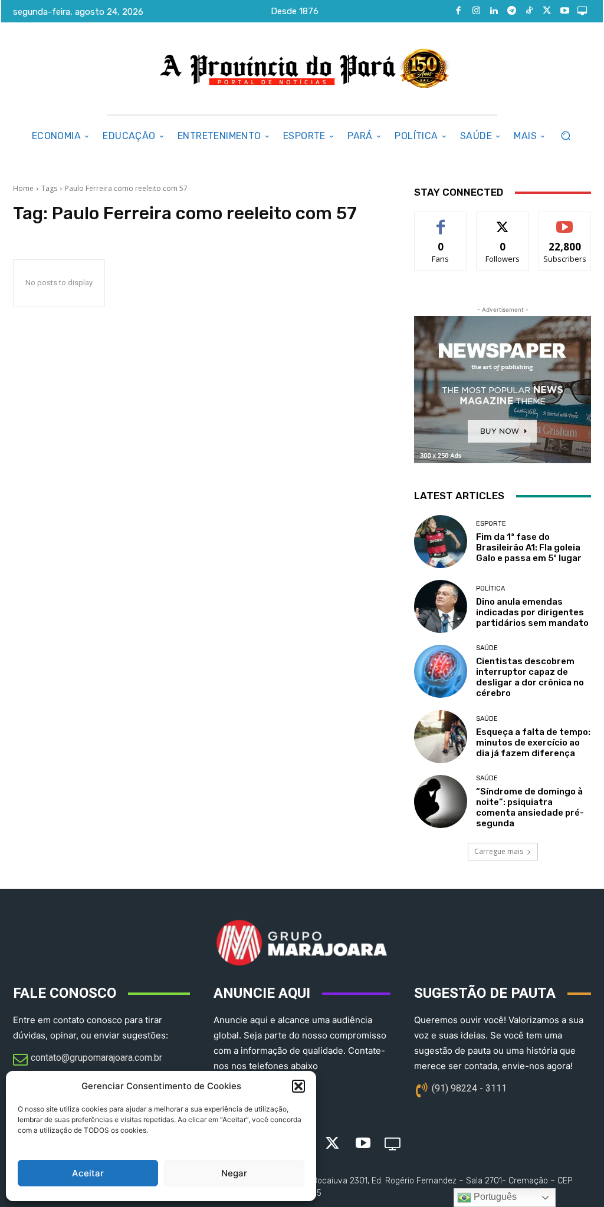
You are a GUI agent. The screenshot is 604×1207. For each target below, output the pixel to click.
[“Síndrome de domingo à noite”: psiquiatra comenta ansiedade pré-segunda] (440, 801)
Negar (234, 1173)
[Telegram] (511, 11)
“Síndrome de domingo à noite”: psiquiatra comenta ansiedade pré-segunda (530, 807)
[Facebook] (458, 11)
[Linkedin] (494, 11)
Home (23, 188)
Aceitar (88, 1173)
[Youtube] (564, 11)
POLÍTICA (490, 588)
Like (441, 220)
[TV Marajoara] (582, 11)
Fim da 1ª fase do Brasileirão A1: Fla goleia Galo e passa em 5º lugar (529, 547)
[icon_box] (87, 1060)
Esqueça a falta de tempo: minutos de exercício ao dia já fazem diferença (533, 743)
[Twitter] (547, 11)
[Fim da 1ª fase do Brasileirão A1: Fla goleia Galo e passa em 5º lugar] (440, 541)
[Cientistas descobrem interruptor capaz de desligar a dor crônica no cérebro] (440, 671)
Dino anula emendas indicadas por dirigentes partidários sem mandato (532, 612)
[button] (298, 1086)
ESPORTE (491, 523)
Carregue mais (498, 851)
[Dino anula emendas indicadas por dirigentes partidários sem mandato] (440, 606)
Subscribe (565, 220)
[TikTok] (529, 11)
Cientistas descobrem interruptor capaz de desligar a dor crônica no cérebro (530, 677)
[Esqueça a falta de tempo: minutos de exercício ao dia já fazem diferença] (440, 736)
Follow (503, 220)
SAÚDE (487, 648)
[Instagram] (476, 11)
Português (494, 1197)
